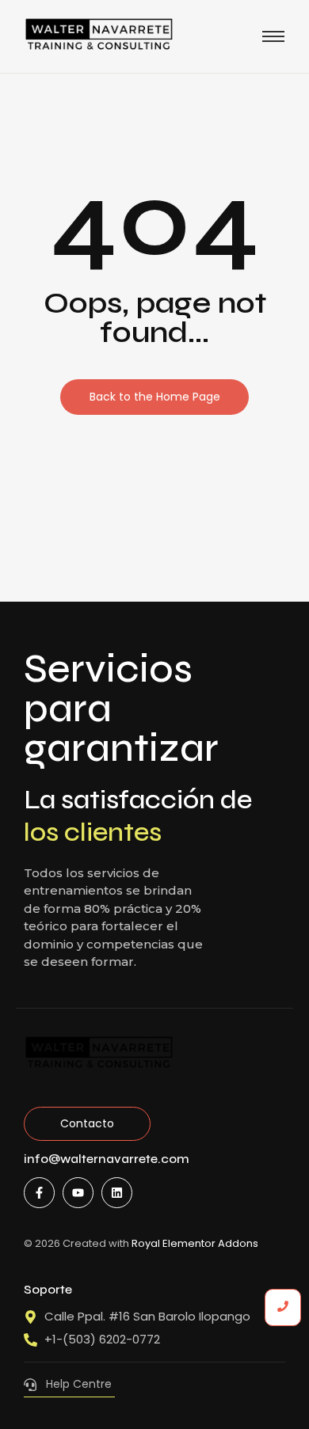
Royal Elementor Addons (195, 1243)
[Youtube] (78, 1192)
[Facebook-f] (39, 1192)
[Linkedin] (116, 1192)
